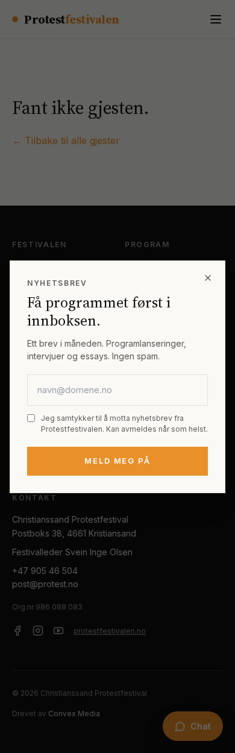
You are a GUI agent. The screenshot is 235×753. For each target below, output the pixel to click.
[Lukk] (208, 278)
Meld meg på (117, 460)
